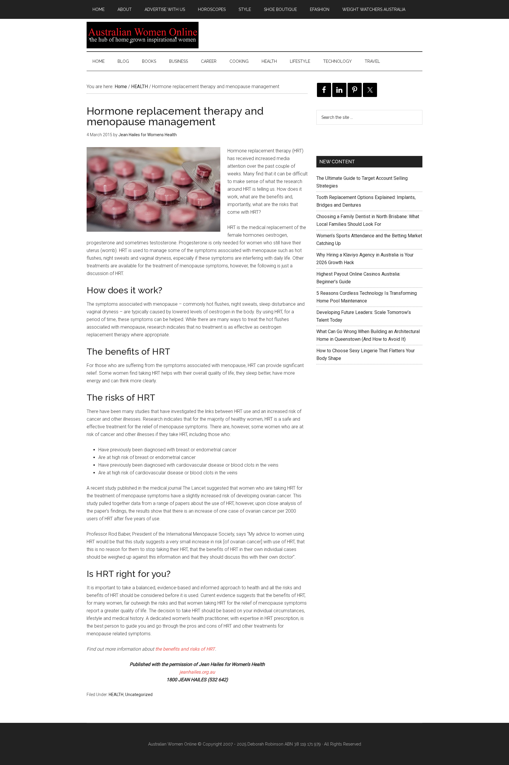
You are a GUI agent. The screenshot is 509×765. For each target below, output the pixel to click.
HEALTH (116, 694)
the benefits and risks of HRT (185, 649)
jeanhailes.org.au (197, 672)
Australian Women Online (143, 35)
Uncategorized (139, 694)
